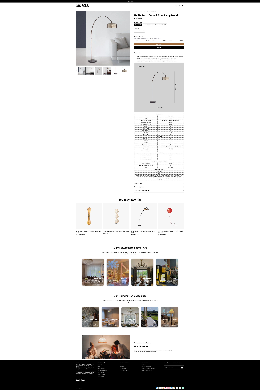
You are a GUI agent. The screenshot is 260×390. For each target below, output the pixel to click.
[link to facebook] (77, 381)
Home (135, 11)
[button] (176, 5)
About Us (100, 364)
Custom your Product (124, 370)
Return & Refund (101, 368)
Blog (99, 366)
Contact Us (122, 366)
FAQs (121, 364)
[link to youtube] (84, 381)
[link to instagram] (82, 381)
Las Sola (80, 388)
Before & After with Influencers (148, 368)
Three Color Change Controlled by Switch (155, 24)
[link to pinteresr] (79, 381)
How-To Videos (101, 376)
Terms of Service (101, 374)
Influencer (144, 364)
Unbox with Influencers (147, 366)
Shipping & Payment (102, 370)
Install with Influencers (147, 370)
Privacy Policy (101, 372)
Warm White (138, 24)
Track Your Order (123, 368)
